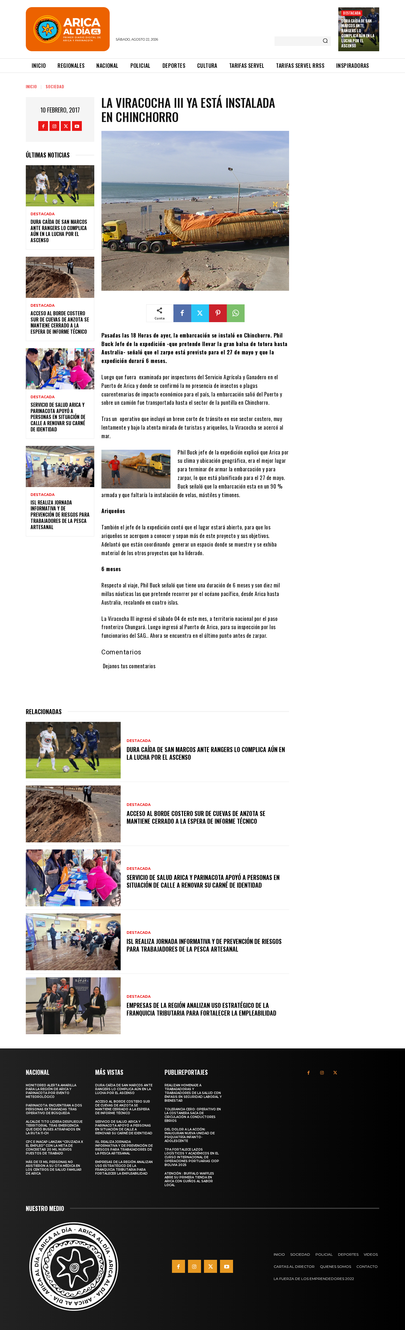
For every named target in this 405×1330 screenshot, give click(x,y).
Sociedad (55, 86)
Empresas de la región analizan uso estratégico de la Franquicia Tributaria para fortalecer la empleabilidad (201, 1009)
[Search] (325, 41)
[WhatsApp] (236, 313)
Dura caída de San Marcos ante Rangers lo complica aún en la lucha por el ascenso (357, 33)
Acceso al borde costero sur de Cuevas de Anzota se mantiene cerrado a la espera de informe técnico (60, 322)
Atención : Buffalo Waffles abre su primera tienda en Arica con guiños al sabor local (189, 1179)
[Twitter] (66, 126)
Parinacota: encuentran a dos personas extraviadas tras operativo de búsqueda (54, 1109)
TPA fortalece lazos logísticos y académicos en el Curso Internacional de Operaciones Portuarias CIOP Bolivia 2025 (192, 1157)
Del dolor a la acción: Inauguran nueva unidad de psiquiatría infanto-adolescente (190, 1135)
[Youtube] (77, 126)
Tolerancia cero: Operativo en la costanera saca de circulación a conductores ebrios (193, 1115)
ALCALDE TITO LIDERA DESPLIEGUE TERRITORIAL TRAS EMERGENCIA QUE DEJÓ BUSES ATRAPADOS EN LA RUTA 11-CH (54, 1127)
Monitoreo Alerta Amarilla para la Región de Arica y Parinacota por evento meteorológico (51, 1091)
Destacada (352, 12)
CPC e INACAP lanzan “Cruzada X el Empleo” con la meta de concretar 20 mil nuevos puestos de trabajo (54, 1147)
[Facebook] (43, 126)
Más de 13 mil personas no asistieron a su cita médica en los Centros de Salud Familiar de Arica (54, 1167)
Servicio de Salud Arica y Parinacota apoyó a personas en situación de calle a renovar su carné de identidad (58, 417)
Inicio (31, 86)
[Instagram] (54, 126)
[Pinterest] (218, 313)
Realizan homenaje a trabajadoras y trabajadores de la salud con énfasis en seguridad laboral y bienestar (193, 1093)
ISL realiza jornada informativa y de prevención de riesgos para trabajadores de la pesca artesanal (60, 515)
